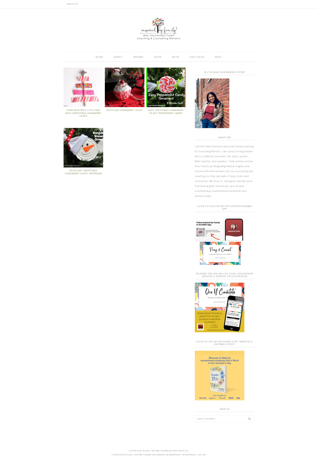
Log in (201, 454)
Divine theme (159, 450)
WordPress (189, 454)
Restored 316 (180, 450)
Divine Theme (142, 454)
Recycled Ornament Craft (124, 110)
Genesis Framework (168, 454)
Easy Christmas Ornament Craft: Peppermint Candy (166, 112)
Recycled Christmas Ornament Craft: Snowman (83, 172)
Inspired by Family (158, 29)
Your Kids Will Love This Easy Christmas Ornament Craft (83, 113)
